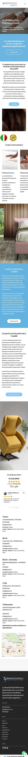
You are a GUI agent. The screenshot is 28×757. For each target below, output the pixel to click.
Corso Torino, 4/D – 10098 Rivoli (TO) (12, 541)
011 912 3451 (5, 613)
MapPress (14, 656)
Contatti (4, 739)
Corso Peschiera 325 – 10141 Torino (11, 519)
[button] (8, 651)
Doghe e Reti (6, 730)
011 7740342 (6, 522)
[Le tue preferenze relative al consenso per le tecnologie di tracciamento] (25, 754)
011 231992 (5, 567)
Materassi (5, 723)
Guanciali (5, 732)
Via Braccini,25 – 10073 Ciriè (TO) (11, 586)
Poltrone (4, 727)
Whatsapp (5, 711)
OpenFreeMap (18, 656)
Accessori (5, 736)
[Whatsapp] (24, 753)
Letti (3, 725)
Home (4, 721)
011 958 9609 (6, 543)
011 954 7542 (6, 588)
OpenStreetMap (23, 656)
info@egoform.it (7, 524)
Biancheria (5, 734)
